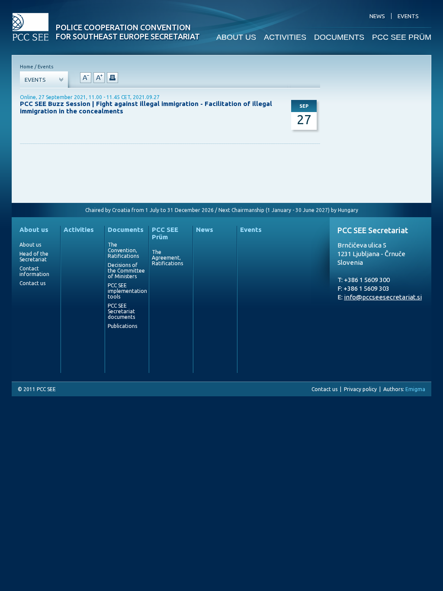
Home (26, 66)
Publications (122, 326)
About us (33, 229)
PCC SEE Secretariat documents (121, 311)
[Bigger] (99, 77)
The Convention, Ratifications (123, 250)
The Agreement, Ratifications (167, 257)
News (204, 229)
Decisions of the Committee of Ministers (126, 270)
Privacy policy (360, 389)
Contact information (34, 271)
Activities (79, 229)
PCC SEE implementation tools (126, 291)
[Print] (112, 77)
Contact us (32, 283)
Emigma (415, 389)
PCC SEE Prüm (165, 233)
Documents (126, 229)
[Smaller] (85, 77)
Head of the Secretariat (33, 256)
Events (251, 229)
